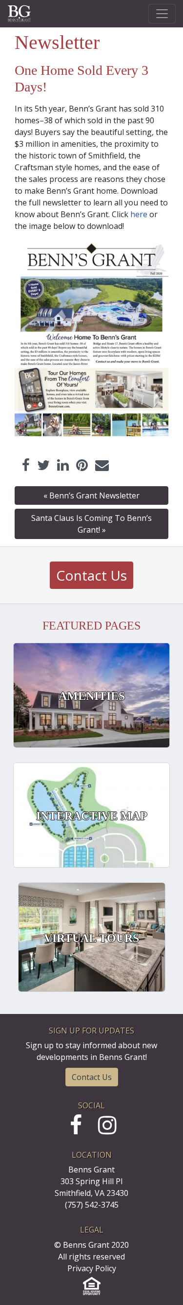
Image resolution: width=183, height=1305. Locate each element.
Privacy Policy (91, 1268)
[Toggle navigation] (162, 13)
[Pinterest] (82, 465)
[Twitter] (43, 465)
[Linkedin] (63, 465)
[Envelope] (102, 465)
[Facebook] (26, 465)
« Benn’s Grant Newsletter (91, 495)
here (138, 214)
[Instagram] (107, 1130)
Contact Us (91, 575)
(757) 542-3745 (92, 1204)
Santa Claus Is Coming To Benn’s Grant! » (91, 524)
